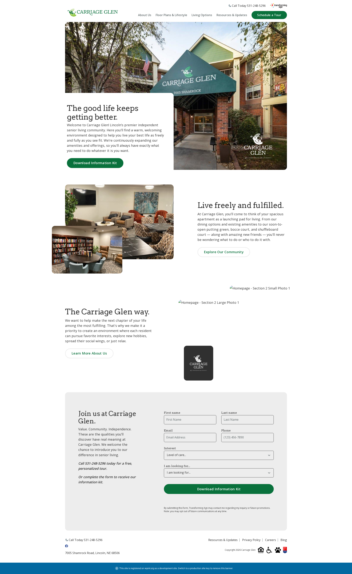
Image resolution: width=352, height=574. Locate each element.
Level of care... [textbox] (176, 455)
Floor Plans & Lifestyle (171, 15)
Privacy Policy (251, 540)
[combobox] (219, 455)
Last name (229, 412)
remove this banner (222, 568)
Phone (226, 430)
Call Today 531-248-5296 (249, 6)
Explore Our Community (224, 252)
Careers (270, 540)
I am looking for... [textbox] (178, 472)
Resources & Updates (232, 15)
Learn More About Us (89, 353)
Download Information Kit (95, 163)
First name (172, 412)
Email (168, 430)
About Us (144, 15)
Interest (170, 448)
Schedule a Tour (269, 15)
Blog (283, 540)
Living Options (202, 15)
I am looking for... (177, 466)
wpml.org (149, 568)
